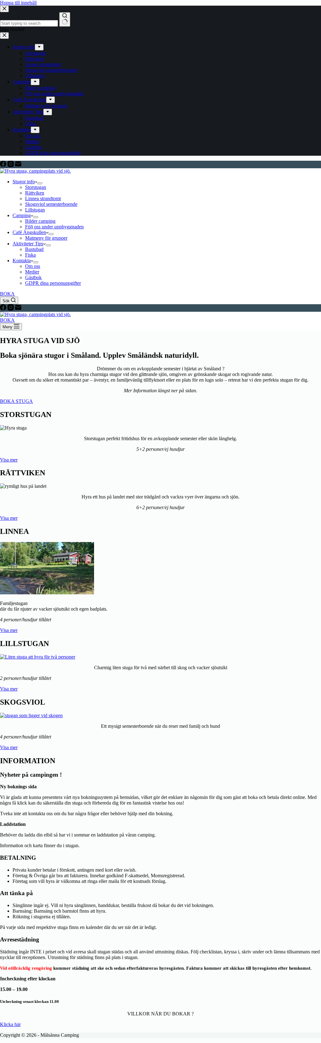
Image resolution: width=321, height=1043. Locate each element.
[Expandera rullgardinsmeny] (39, 183)
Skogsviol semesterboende (51, 204)
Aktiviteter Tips (28, 243)
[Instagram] (11, 165)
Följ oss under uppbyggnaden (54, 226)
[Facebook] (4, 165)
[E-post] (18, 165)
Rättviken (34, 193)
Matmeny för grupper (46, 238)
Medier (32, 271)
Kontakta (22, 260)
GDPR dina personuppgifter (53, 283)
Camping (22, 215)
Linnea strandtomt (43, 198)
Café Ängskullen (29, 232)
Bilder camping (40, 221)
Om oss (32, 266)
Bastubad (34, 249)
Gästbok (33, 277)
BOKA (7, 293)
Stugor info (24, 181)
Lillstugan (35, 209)
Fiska (30, 255)
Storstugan (35, 187)
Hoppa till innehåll (18, 2)
